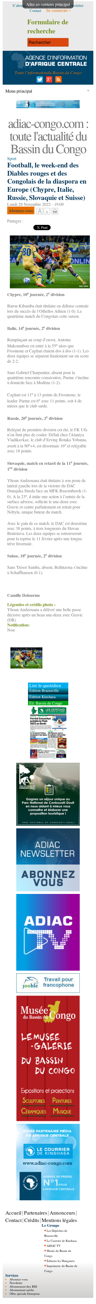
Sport (11, 158)
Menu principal (18, 91)
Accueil (13, 1212)
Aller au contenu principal (48, 4)
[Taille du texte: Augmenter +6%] (40, 211)
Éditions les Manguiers (61, 1261)
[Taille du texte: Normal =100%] (47, 211)
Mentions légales (59, 1220)
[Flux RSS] (57, 81)
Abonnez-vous (19, 1279)
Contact (13, 1220)
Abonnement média (22, 1290)
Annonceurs (62, 1212)
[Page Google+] (48, 81)
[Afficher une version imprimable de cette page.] (55, 210)
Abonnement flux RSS (23, 1286)
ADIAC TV (54, 1246)
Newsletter (16, 1283)
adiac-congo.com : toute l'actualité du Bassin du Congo (48, 135)
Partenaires (35, 1212)
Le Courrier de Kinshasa (62, 1241)
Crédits (31, 1220)
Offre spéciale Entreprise (25, 1294)
